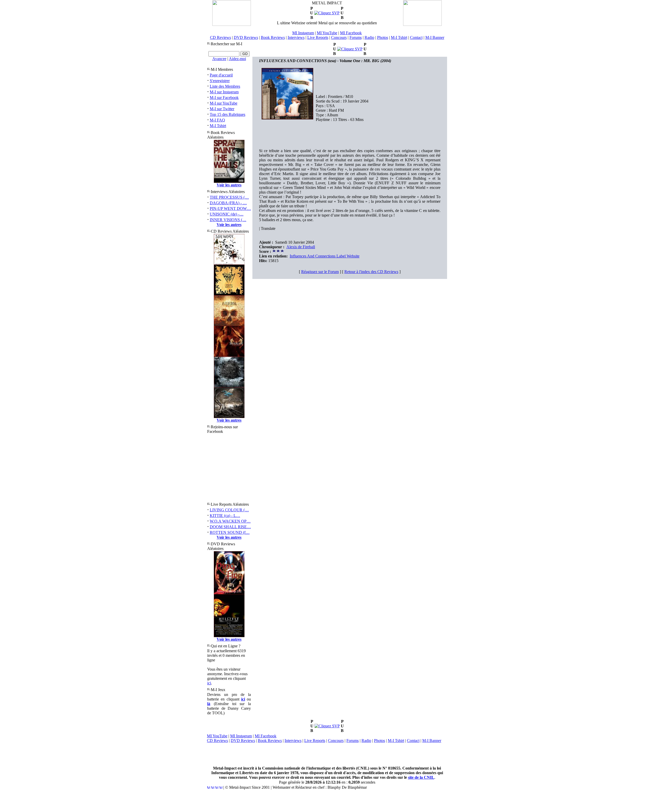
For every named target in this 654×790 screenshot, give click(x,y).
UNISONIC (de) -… (226, 214)
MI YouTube (327, 33)
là (208, 704)
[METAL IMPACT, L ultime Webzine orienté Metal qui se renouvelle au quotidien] (231, 24)
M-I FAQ (217, 120)
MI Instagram (303, 33)
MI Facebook (351, 33)
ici (209, 683)
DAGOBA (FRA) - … (228, 203)
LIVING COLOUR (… (229, 510)
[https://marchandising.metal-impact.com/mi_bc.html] (327, 13)
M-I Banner (434, 37)
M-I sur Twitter (222, 109)
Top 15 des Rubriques (227, 114)
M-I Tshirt (399, 37)
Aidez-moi (237, 59)
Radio (369, 37)
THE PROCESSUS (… (229, 197)
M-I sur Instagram (224, 92)
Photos (382, 37)
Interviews (296, 37)
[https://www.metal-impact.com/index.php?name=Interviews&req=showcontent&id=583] (350, 49)
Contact (416, 37)
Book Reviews (273, 37)
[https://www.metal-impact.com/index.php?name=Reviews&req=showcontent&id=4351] (327, 726)
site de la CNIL (421, 777)
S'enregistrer (220, 80)
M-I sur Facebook (224, 97)
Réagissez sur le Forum (320, 271)
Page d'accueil (221, 75)
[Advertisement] (327, 754)
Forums (355, 37)
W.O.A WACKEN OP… (230, 521)
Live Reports (317, 37)
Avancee (219, 59)
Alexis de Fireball (300, 247)
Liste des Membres (225, 86)
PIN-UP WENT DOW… (230, 208)
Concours (339, 37)
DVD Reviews (246, 37)
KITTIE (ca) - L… (225, 515)
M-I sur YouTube (223, 103)
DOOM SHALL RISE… (230, 527)
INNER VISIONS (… (228, 220)
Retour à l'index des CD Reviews (371, 271)
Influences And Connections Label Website (324, 256)
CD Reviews (220, 37)
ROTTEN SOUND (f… (230, 532)
